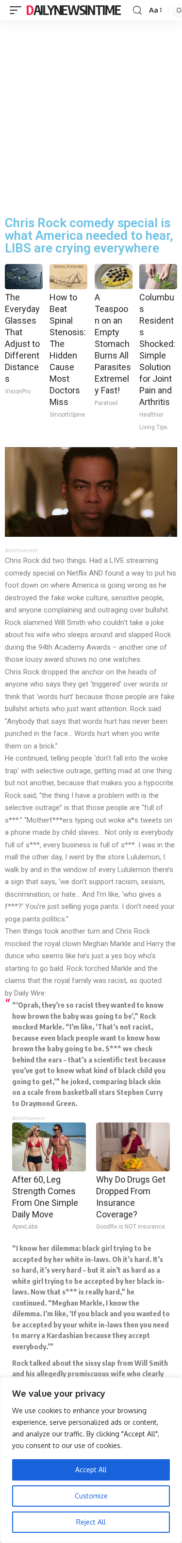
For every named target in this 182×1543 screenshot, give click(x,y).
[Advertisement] (91, 116)
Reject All (91, 1522)
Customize (91, 1496)
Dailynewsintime (73, 10)
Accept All (91, 1469)
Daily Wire (29, 993)
